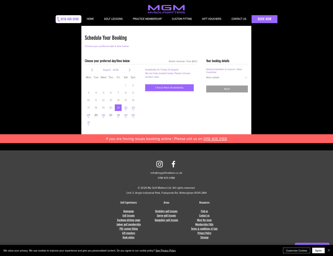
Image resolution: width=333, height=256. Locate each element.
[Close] (329, 250)
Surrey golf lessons (166, 215)
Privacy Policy (204, 233)
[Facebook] (173, 164)
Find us (204, 211)
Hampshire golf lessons (166, 220)
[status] (183, 61)
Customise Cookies (296, 250)
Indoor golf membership (129, 224)
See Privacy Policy (166, 250)
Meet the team (204, 220)
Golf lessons (128, 215)
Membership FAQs (204, 224)
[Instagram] (159, 164)
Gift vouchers (128, 233)
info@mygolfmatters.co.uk (166, 172)
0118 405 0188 (215, 139)
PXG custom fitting (128, 229)
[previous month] (92, 70)
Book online (128, 237)
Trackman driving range (128, 220)
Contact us (204, 215)
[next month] (129, 70)
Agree (318, 250)
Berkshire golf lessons (166, 211)
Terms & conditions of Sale (204, 229)
